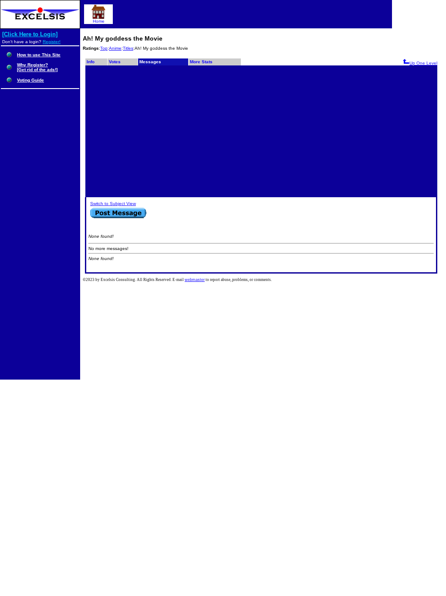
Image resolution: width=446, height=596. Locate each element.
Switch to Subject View (113, 203)
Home (99, 21)
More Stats (201, 61)
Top (104, 48)
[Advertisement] (261, 131)
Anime (115, 48)
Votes (115, 61)
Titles (128, 48)
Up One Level (423, 63)
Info (91, 61)
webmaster (195, 279)
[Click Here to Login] (29, 34)
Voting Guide (30, 80)
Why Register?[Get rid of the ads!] (37, 67)
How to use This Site (39, 54)
